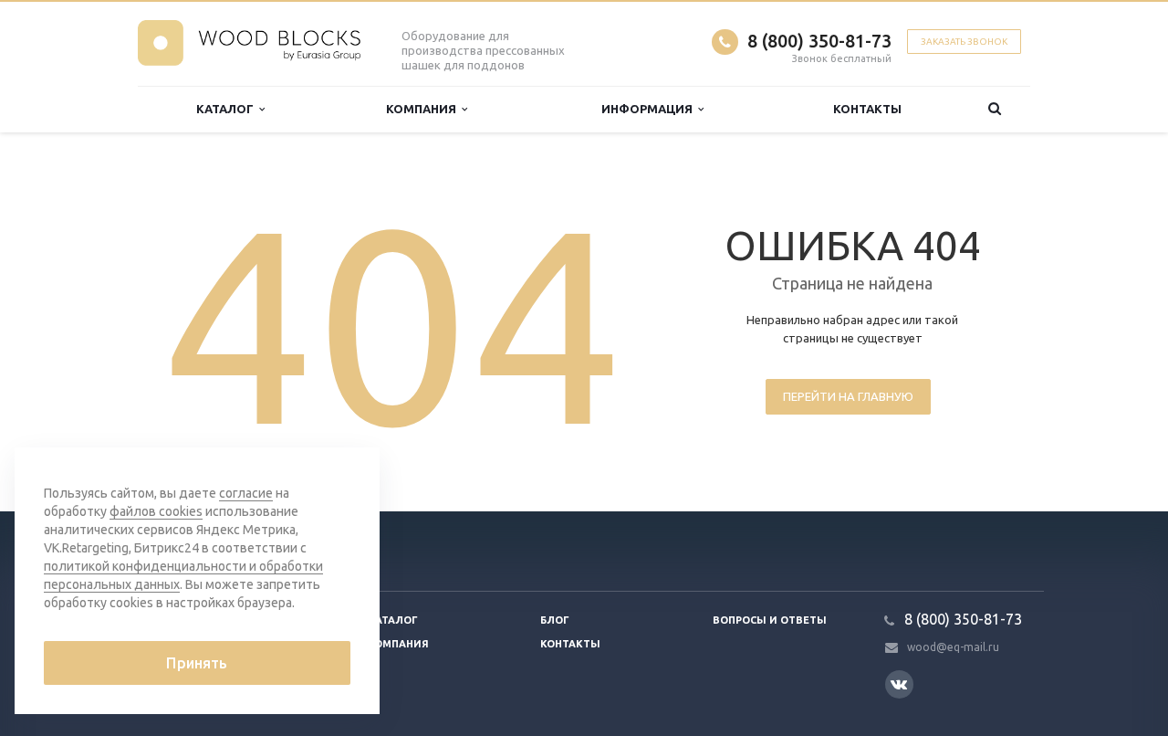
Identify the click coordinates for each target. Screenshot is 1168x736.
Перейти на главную (848, 396)
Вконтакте (899, 684)
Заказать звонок (964, 42)
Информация (649, 108)
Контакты (867, 108)
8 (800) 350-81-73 (819, 40)
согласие (246, 493)
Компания (424, 108)
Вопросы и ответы (770, 620)
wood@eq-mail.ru (953, 647)
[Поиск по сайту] (994, 109)
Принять (196, 663)
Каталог (227, 108)
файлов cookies (156, 511)
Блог (554, 620)
